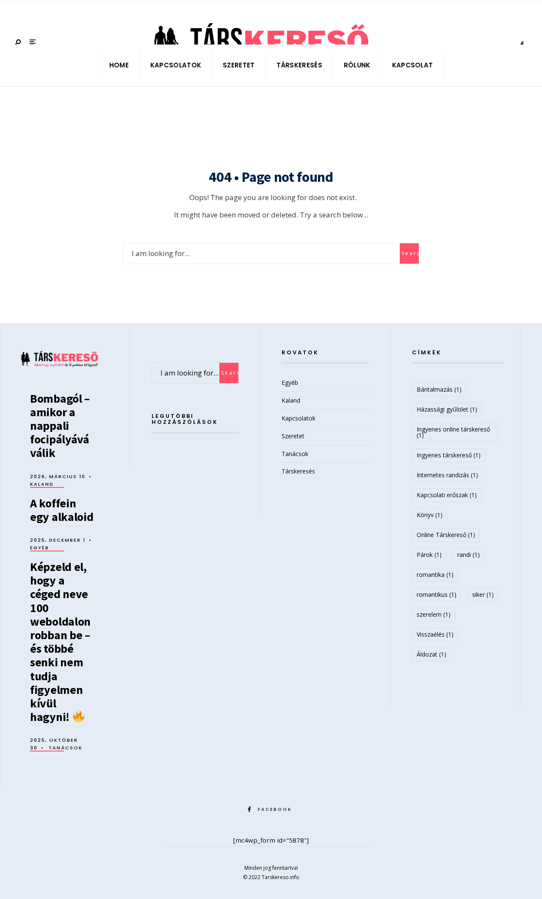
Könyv (429, 515)
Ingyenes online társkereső (453, 432)
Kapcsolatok (175, 65)
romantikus (436, 594)
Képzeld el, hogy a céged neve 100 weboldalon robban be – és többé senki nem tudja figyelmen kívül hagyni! (60, 641)
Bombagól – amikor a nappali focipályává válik (60, 426)
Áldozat (431, 654)
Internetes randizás (447, 475)
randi (468, 555)
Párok (429, 555)
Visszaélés (435, 634)
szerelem (434, 614)
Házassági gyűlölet (447, 409)
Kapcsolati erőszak (447, 495)
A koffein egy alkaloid (62, 509)
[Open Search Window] (18, 43)
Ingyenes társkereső (449, 455)
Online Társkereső (446, 535)
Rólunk (357, 65)
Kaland (42, 484)
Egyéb (39, 547)
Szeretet (238, 65)
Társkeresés (299, 65)
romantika (435, 575)
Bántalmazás (439, 389)
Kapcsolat (412, 65)
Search (410, 253)
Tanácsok (66, 747)
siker (483, 594)
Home (119, 65)
